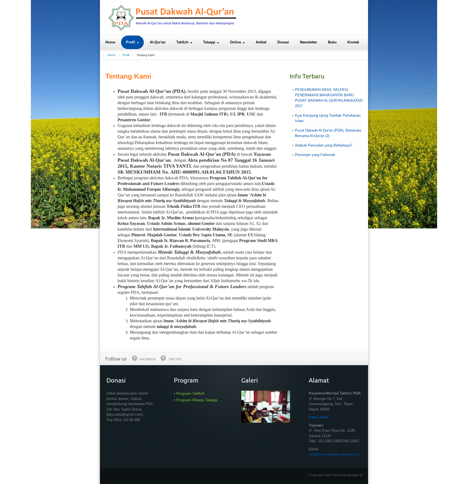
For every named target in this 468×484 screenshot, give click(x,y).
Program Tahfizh (190, 393)
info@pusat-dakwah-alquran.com (334, 454)
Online (236, 42)
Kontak (353, 42)
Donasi (283, 42)
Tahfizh (183, 42)
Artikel (261, 42)
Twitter (174, 359)
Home (110, 42)
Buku (332, 42)
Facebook (147, 359)
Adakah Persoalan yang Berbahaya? (323, 145)
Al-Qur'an (157, 42)
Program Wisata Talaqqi (196, 400)
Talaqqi (209, 42)
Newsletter (308, 42)
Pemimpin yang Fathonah (315, 155)
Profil (131, 42)
